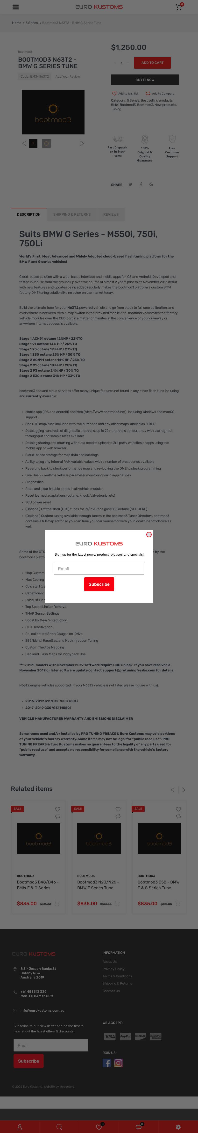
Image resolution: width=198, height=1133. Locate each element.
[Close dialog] (149, 534)
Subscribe (99, 584)
